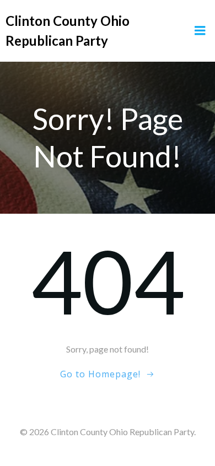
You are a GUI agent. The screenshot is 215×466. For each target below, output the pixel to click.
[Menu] (200, 30)
